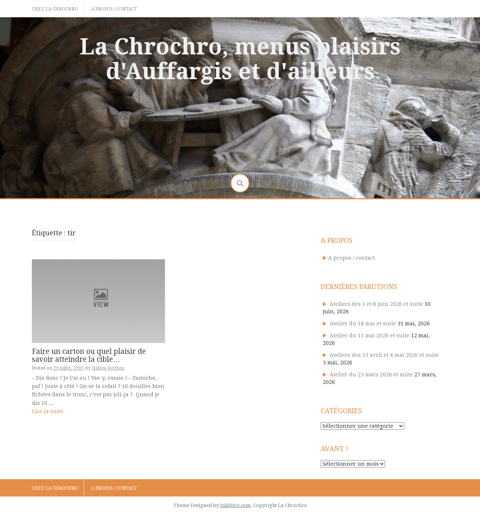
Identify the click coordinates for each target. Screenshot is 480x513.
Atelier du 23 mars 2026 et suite (371, 375)
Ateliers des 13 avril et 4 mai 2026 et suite (384, 355)
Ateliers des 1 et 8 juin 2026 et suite (376, 304)
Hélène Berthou (108, 368)
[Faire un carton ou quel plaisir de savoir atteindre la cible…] (98, 301)
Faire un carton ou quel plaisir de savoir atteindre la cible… (89, 355)
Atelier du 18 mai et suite (363, 323)
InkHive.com (235, 505)
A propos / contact (114, 9)
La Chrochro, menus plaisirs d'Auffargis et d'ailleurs (240, 58)
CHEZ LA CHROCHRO (55, 9)
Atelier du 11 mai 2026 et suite (370, 335)
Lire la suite (47, 411)
